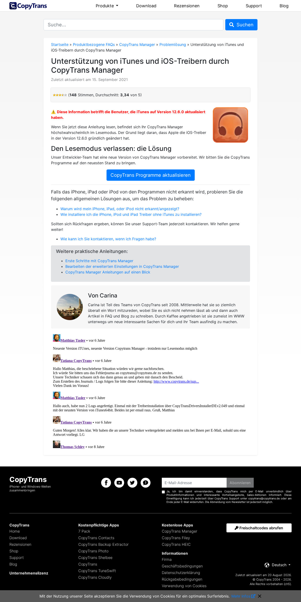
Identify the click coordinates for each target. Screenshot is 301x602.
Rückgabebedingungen (182, 579)
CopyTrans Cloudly (95, 577)
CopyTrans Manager (137, 44)
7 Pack (84, 531)
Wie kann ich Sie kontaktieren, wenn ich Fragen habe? (108, 239)
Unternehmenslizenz (28, 573)
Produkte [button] (105, 5)
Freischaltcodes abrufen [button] (260, 528)
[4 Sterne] (62, 95)
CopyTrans (87, 564)
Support (254, 5)
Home (14, 531)
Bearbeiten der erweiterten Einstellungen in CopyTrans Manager (122, 266)
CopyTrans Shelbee (95, 557)
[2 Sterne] (57, 95)
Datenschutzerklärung (181, 572)
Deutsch (279, 564)
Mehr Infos (240, 596)
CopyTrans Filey (176, 537)
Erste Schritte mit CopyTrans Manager (99, 260)
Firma (167, 559)
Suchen (244, 25)
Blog (284, 5)
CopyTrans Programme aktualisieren (151, 175)
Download (146, 5)
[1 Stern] (54, 95)
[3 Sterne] (60, 95)
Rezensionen (187, 5)
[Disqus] (150, 391)
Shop (223, 5)
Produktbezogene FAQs (94, 44)
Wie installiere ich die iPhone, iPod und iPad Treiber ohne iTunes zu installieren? (131, 214)
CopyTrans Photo (93, 551)
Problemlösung (172, 44)
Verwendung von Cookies (184, 585)
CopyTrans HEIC (176, 544)
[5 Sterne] (65, 95)
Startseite (59, 44)
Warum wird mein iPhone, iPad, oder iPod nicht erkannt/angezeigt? (119, 208)
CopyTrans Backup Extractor (103, 544)
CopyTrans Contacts (96, 537)
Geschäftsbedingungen (182, 566)
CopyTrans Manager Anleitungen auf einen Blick (107, 272)
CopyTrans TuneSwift (97, 570)
